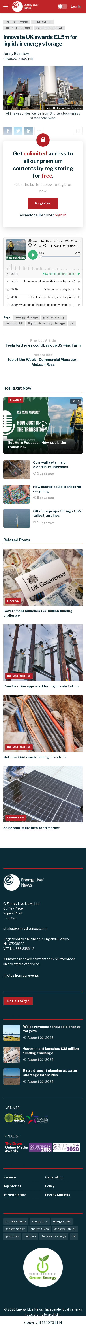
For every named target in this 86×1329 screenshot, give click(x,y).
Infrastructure (18, 27)
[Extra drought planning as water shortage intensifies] (11, 1076)
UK (72, 323)
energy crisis (61, 1221)
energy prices (40, 1228)
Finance (15, 400)
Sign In (60, 215)
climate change (16, 1221)
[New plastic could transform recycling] (16, 494)
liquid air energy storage (46, 323)
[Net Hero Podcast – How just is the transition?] (43, 425)
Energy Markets (57, 1195)
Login (76, 6)
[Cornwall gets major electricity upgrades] (16, 469)
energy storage (26, 317)
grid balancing (54, 317)
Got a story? (18, 1001)
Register (43, 203)
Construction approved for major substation (41, 686)
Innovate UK (14, 323)
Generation (42, 21)
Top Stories (12, 1186)
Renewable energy (53, 1236)
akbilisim (54, 1314)
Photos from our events (21, 975)
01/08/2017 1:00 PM (18, 59)
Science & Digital (49, 27)
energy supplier (64, 1228)
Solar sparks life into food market (31, 828)
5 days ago (45, 473)
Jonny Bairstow (16, 54)
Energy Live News (29, 1309)
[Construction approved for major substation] (43, 652)
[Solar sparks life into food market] (43, 794)
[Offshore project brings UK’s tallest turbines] (16, 518)
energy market (15, 1228)
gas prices (12, 1236)
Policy (49, 1186)
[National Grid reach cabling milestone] (43, 723)
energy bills (40, 1221)
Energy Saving (16, 21)
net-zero (30, 1236)
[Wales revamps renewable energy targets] (11, 1033)
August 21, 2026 (40, 1037)
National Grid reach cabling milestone (35, 757)
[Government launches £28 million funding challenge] (43, 577)
